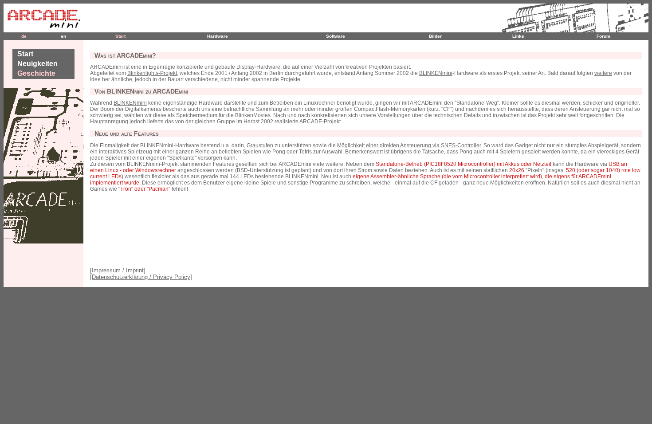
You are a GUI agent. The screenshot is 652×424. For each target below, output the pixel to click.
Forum (603, 36)
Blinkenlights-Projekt (152, 73)
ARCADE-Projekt (320, 121)
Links (518, 36)
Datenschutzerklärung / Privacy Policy (141, 277)
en (63, 36)
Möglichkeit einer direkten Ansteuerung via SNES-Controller (409, 145)
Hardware (217, 36)
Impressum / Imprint (118, 270)
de (24, 36)
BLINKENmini (435, 73)
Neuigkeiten (37, 63)
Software (335, 36)
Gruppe (226, 121)
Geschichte (36, 73)
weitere (603, 73)
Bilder (435, 36)
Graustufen (260, 145)
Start (120, 36)
